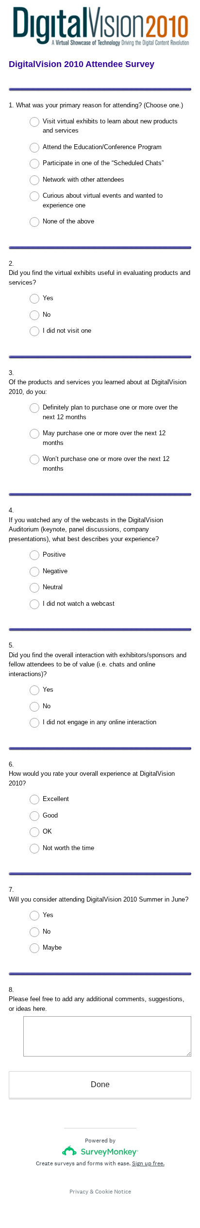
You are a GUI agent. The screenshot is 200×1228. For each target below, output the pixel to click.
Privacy (78, 1191)
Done (100, 1084)
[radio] (28, 122)
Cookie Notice (113, 1191)
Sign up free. (148, 1163)
